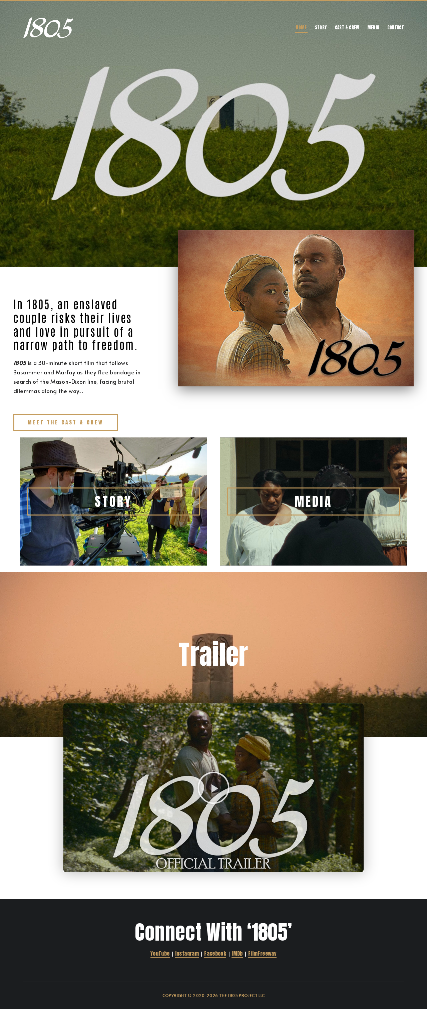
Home (301, 27)
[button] (213, 787)
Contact (395, 27)
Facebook (215, 953)
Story (321, 27)
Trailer (213, 654)
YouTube (160, 953)
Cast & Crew (347, 27)
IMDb (237, 953)
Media (373, 27)
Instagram (187, 953)
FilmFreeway (262, 953)
